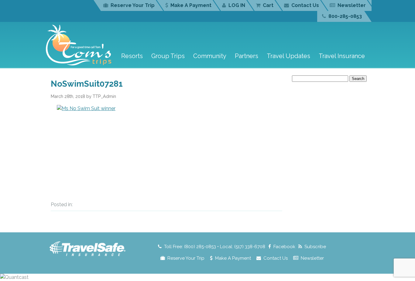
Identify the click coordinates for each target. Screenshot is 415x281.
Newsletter (352, 5)
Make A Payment (190, 5)
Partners (246, 56)
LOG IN (236, 5)
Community (209, 56)
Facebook (284, 246)
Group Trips (168, 56)
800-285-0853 (345, 16)
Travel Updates (288, 56)
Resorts (132, 56)
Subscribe (315, 246)
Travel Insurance (342, 56)
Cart (268, 5)
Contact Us (305, 5)
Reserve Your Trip (133, 5)
